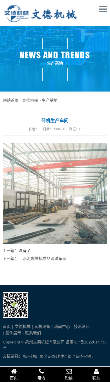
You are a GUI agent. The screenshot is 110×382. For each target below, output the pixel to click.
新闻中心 (62, 326)
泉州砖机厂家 (33, 356)
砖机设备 (42, 326)
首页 (7, 326)
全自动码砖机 (82, 356)
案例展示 (13, 333)
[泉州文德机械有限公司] (41, 20)
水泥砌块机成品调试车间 (44, 258)
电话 (41, 377)
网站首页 (11, 100)
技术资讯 (82, 326)
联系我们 (33, 333)
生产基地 (50, 100)
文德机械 (30, 100)
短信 (69, 377)
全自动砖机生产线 (57, 356)
